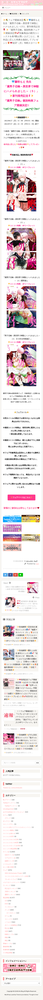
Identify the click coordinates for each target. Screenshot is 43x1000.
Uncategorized (8, 809)
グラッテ (8, 818)
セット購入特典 (8, 867)
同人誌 (7, 928)
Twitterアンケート (9, 803)
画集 (6, 937)
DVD (6, 904)
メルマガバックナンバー (11, 882)
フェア (35, 561)
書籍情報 (6, 946)
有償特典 (6, 950)
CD (6, 901)
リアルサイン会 (10, 858)
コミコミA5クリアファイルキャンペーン (17, 827)
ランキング (7, 885)
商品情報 (6, 898)
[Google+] (15, 575)
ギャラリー (7, 821)
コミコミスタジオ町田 (10, 842)
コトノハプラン (8, 824)
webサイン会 (9, 855)
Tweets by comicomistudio (12, 788)
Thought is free (33, 994)
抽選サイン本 (9, 861)
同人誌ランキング (11, 888)
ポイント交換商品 (11, 925)
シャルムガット (8, 864)
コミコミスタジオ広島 (10, 839)
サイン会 (6, 852)
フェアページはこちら (21, 497)
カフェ (5, 815)
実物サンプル (7, 943)
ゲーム (7, 916)
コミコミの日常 (8, 836)
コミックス (29, 561)
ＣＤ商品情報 (7, 953)
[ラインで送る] (20, 575)
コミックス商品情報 (10, 849)
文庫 (6, 931)
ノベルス (8, 922)
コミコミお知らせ (9, 833)
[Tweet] (5, 575)
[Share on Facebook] (10, 575)
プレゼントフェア (11, 879)
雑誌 (6, 940)
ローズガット (11, 913)
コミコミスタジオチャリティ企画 (16, 876)
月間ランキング (10, 891)
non (37, 564)
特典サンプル (9, 934)
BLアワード (7, 800)
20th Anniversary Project (13, 873)
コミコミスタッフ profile (11, 845)
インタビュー (9, 907)
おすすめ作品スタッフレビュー (14, 812)
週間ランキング (10, 894)
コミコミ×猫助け (9, 830)
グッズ (7, 910)
